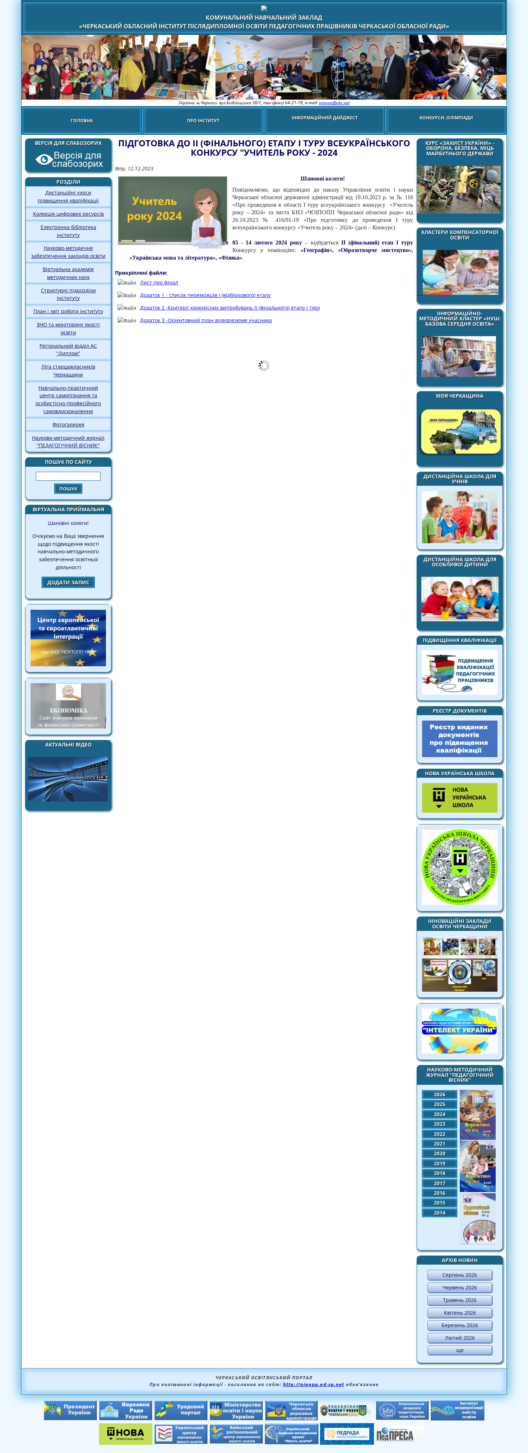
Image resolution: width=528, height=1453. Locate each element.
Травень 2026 (460, 1300)
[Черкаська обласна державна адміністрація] (292, 1419)
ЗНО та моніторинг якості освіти (68, 328)
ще (460, 1350)
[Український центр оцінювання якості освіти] (181, 1442)
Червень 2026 (460, 1287)
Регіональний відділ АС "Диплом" (68, 349)
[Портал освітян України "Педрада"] (347, 1443)
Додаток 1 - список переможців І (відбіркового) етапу (205, 295)
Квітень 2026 (460, 1312)
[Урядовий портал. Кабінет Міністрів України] (181, 1418)
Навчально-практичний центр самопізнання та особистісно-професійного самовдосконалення (68, 399)
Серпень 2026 (460, 1274)
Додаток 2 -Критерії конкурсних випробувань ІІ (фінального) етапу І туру (230, 307)
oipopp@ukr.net (334, 103)
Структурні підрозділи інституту (68, 294)
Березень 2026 (459, 1325)
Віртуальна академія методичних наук (68, 273)
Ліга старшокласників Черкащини (68, 370)
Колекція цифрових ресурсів (68, 213)
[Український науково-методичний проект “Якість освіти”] (292, 1442)
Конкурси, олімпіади (446, 118)
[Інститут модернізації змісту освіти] (458, 1418)
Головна (82, 121)
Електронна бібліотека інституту (68, 231)
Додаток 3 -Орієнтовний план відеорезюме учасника (206, 320)
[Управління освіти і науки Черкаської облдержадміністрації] (347, 1414)
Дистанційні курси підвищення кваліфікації (68, 196)
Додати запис (68, 582)
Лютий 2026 (460, 1337)
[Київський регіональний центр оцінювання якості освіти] (236, 1442)
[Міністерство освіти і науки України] (236, 1418)
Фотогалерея (68, 424)
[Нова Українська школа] (126, 1443)
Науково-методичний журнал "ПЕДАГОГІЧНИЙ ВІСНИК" (68, 441)
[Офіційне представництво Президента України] (70, 1418)
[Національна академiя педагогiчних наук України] (402, 1418)
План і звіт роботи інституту (68, 311)
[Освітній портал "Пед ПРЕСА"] (402, 1440)
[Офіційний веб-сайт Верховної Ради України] (126, 1418)
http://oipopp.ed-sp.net (313, 1384)
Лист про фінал (159, 282)
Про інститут (203, 121)
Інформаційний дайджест (325, 118)
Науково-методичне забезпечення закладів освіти (68, 252)
